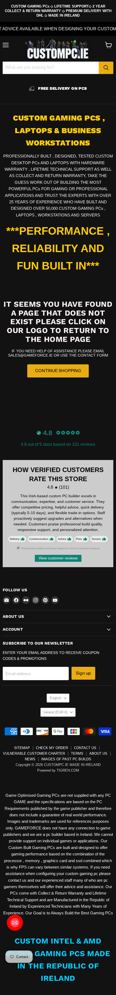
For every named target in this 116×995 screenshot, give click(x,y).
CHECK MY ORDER (52, 748)
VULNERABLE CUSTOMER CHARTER (34, 753)
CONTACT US (85, 748)
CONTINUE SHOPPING (58, 370)
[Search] (106, 68)
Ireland (55, 712)
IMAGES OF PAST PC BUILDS (66, 759)
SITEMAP (22, 748)
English (55, 698)
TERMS (77, 753)
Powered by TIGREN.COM (58, 770)
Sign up (83, 673)
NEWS (30, 759)
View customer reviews (58, 558)
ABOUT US (98, 753)
